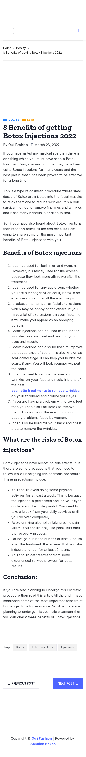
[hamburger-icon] (9, 31)
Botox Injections (43, 647)
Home (7, 48)
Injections (67, 647)
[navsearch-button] (77, 32)
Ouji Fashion (18, 145)
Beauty (21, 48)
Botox (20, 647)
